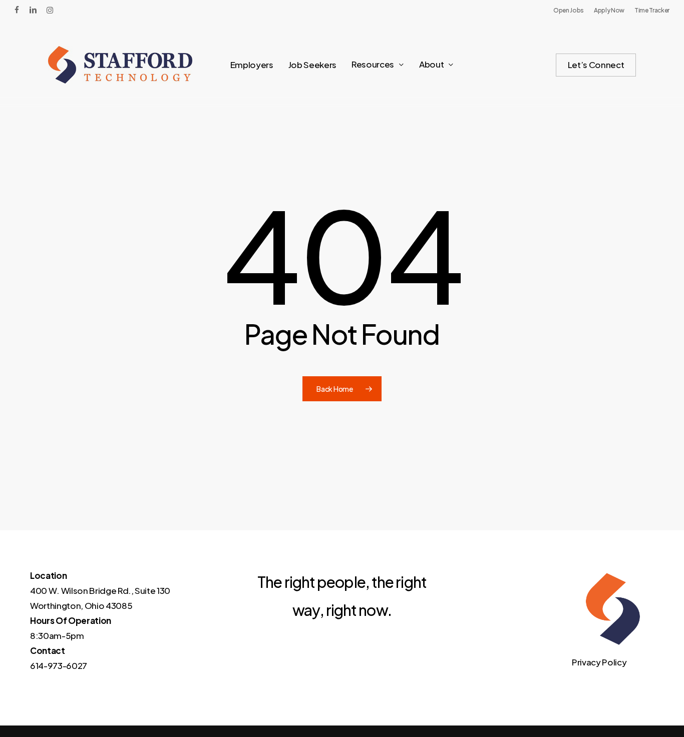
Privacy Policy (599, 661)
